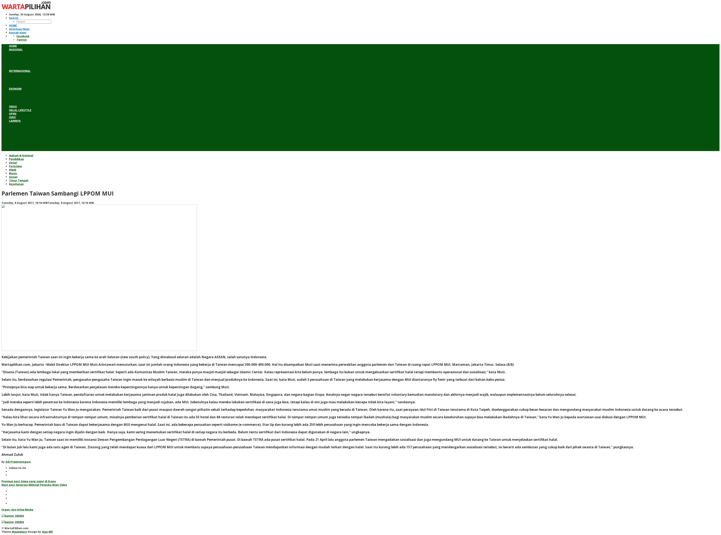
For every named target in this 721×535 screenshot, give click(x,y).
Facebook (23, 36)
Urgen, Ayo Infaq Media (17, 509)
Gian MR (47, 531)
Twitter (22, 39)
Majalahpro (19, 531)
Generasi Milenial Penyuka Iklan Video (34, 485)
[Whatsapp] (11, 503)
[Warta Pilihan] (26, 8)
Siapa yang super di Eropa (29, 481)
